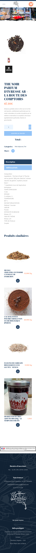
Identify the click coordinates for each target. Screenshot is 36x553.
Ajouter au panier (18, 133)
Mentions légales (16, 540)
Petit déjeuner (19, 146)
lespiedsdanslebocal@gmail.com (18, 484)
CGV (24, 540)
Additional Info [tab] (11, 167)
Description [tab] (10, 162)
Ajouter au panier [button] (18, 281)
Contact (18, 537)
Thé (25, 146)
